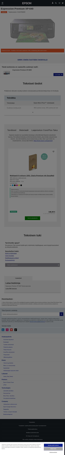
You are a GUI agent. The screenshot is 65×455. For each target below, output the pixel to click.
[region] (32, 448)
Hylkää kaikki (53, 448)
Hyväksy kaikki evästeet (53, 445)
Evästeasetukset (53, 452)
